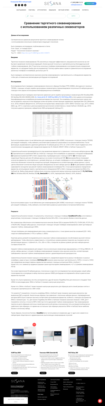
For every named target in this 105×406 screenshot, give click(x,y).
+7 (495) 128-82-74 (80, 383)
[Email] (25, 5)
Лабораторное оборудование (41, 390)
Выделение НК (54, 384)
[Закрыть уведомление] (27, 398)
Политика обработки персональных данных (19, 395)
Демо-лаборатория (68, 382)
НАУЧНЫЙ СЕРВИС (55, 379)
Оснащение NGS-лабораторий (21, 2)
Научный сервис (63, 10)
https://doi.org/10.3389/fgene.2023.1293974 (36, 53)
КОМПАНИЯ (66, 379)
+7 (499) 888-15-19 (76, 2)
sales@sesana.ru (76, 5)
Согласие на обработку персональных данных (19, 396)
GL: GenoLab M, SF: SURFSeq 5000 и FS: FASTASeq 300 (53, 97)
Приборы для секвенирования (42, 386)
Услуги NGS (53, 382)
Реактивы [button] (31, 10)
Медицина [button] (52, 10)
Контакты (85, 10)
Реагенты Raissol (42, 399)
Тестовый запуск (67, 384)
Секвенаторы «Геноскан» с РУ (42, 383)
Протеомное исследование (54, 387)
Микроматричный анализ (54, 394)
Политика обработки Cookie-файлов (18, 397)
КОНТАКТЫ (79, 379)
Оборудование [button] (21, 10)
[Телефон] (22, 5)
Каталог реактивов (42, 397)
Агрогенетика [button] (41, 10)
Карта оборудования (68, 386)
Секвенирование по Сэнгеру (55, 391)
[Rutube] (19, 5)
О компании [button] (76, 10)
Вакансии (65, 389)
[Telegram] (16, 5)
